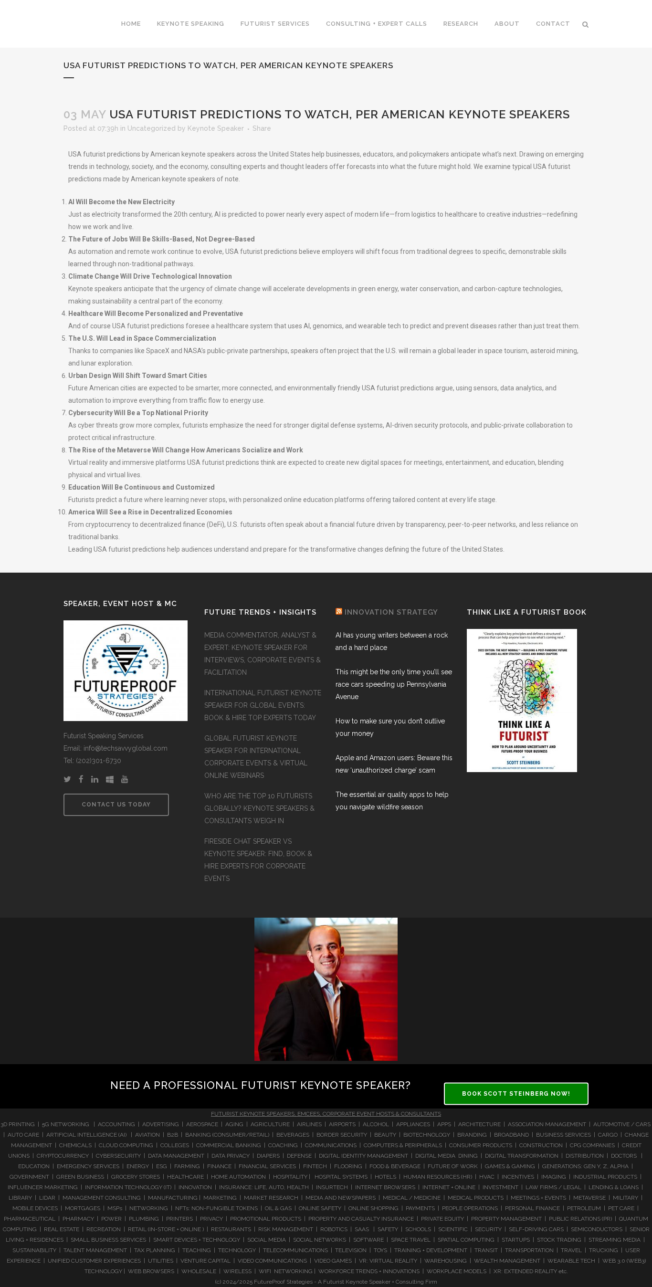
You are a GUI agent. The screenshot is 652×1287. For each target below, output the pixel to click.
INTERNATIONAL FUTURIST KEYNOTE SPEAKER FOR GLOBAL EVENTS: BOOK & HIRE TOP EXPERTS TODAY (262, 705)
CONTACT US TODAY (116, 804)
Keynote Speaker (216, 128)
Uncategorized (151, 128)
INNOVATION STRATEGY (391, 612)
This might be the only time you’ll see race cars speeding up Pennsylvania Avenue (394, 684)
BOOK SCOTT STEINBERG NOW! (516, 1093)
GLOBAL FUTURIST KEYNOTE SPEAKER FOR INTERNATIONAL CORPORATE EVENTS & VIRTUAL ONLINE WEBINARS (255, 756)
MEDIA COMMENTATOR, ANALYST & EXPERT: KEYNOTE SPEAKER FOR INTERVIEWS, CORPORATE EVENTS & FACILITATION (262, 653)
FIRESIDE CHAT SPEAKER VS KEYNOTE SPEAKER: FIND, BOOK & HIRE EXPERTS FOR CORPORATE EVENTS (258, 859)
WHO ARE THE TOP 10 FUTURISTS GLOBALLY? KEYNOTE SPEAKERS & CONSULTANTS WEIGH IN (259, 808)
